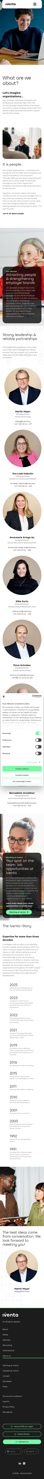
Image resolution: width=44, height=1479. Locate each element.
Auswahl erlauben (22, 775)
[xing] (24, 1463)
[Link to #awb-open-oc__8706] (35, 4)
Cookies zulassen (22, 769)
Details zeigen (32, 762)
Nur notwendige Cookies (22, 781)
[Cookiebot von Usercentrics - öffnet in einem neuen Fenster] (32, 696)
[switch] (38, 740)
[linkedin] (20, 1463)
